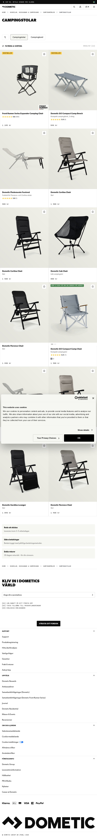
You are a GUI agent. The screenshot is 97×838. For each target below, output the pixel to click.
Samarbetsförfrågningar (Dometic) (15, 692)
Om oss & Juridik (9, 725)
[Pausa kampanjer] (3, 2)
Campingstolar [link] (65, 12)
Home (4, 12)
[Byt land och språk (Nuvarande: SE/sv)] (94, 2)
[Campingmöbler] (5, 37)
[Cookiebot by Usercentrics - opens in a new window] (77, 398)
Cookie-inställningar (10, 742)
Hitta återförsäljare (9, 648)
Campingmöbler (49, 12)
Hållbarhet (6, 775)
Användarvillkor (8, 753)
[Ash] (53, 358)
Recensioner (7, 720)
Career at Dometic (17, 792)
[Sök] (74, 7)
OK (79, 438)
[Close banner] (93, 398)
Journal (5, 703)
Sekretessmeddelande (11, 731)
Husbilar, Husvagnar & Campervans (24, 12)
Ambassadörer (8, 687)
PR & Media (14, 781)
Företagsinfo (8, 759)
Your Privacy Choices (46, 438)
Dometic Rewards (9, 681)
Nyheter (13, 786)
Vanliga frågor (7, 653)
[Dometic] (8, 7)
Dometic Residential (18, 709)
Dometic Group (16, 764)
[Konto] (80, 7)
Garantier (6, 659)
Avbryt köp (6, 670)
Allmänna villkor (8, 747)
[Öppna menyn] (94, 7)
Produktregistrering (10, 642)
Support (5, 631)
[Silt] (51, 358)
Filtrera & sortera (13, 46)
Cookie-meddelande (10, 736)
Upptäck (5, 675)
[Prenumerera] (92, 595)
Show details (83, 430)
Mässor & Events (8, 714)
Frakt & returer (8, 664)
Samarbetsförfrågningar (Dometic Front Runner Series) (23, 698)
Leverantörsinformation (11, 770)
